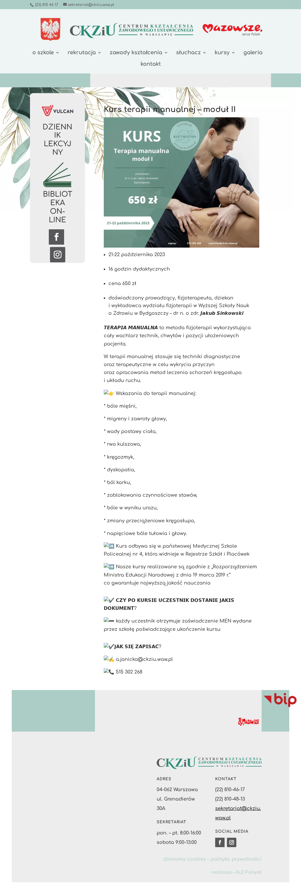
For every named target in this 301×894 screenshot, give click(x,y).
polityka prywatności (236, 859)
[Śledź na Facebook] (56, 237)
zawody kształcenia (136, 52)
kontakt (151, 64)
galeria (252, 52)
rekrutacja (82, 52)
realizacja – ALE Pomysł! (236, 872)
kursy (222, 52)
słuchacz (188, 52)
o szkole (43, 52)
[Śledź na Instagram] (57, 254)
